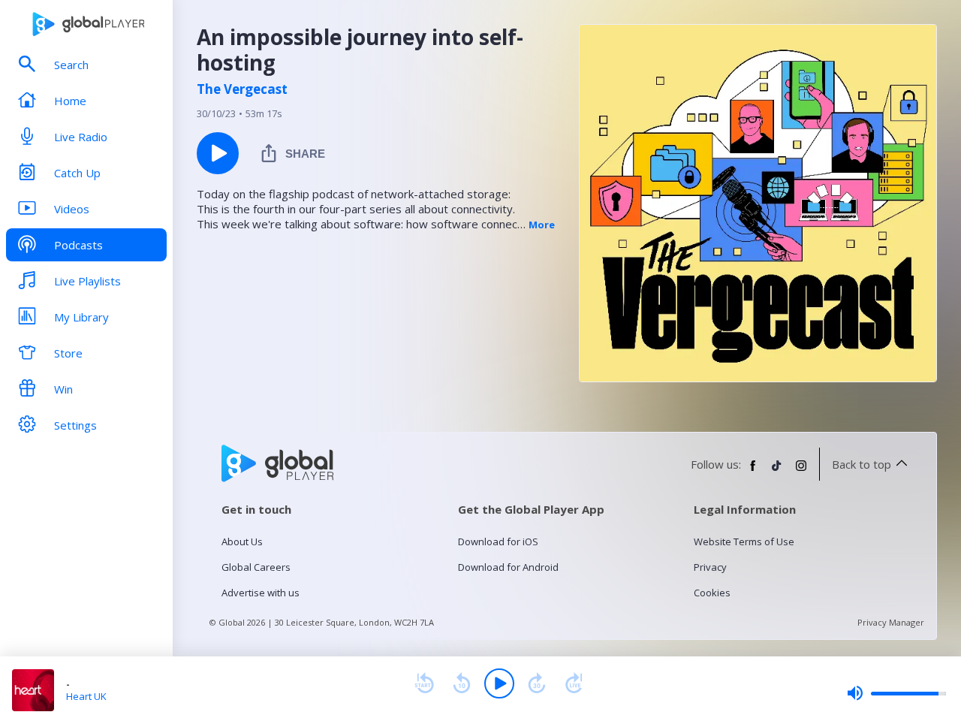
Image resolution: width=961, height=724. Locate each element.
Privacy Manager (890, 622)
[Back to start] (424, 683)
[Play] (499, 683)
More (542, 224)
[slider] (896, 693)
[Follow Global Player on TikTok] (777, 471)
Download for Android (508, 567)
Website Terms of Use (744, 541)
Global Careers (256, 567)
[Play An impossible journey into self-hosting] (218, 153)
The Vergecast (242, 89)
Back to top (861, 464)
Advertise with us (260, 592)
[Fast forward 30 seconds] (537, 683)
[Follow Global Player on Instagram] (801, 471)
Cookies (712, 592)
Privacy (710, 567)
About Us (242, 541)
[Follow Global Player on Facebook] (753, 471)
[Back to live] (574, 683)
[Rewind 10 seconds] (462, 683)
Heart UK (86, 696)
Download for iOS (498, 541)
